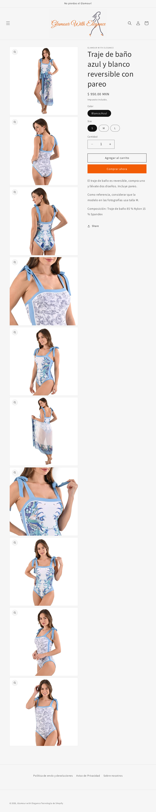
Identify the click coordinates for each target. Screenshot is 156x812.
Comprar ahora (117, 169)
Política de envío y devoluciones (53, 775)
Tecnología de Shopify (52, 803)
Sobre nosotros (113, 775)
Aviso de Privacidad (88, 775)
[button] (8, 23)
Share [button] (95, 226)
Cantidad (92, 136)
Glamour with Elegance (29, 803)
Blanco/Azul (99, 113)
